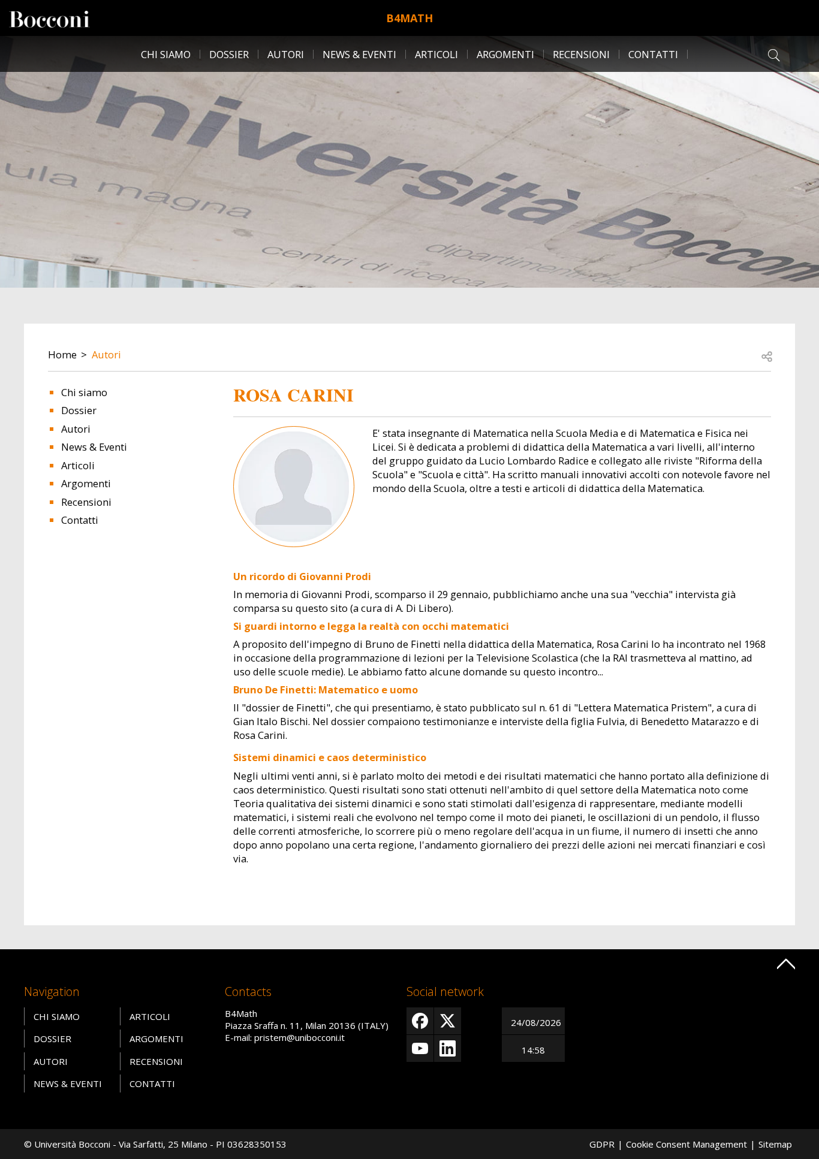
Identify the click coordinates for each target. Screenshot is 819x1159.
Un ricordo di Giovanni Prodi (302, 576)
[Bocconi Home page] (49, 18)
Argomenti (505, 54)
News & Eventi (359, 54)
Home (62, 354)
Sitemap (775, 1144)
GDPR (602, 1144)
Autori (285, 54)
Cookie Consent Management (686, 1144)
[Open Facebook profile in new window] (420, 1020)
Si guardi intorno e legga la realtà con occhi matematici (371, 626)
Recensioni (581, 54)
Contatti (653, 54)
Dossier (229, 54)
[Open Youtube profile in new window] (420, 1048)
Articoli (436, 54)
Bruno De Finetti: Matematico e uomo (325, 689)
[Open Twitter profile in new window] (447, 1020)
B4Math (409, 18)
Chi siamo (166, 54)
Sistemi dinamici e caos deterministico (329, 757)
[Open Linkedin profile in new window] (447, 1048)
